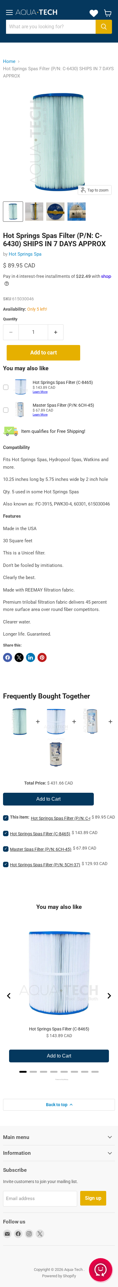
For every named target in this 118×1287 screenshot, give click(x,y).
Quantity (10, 319)
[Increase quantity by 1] (56, 332)
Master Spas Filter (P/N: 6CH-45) (40, 849)
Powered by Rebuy (59, 1079)
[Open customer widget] (101, 1271)
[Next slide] (109, 996)
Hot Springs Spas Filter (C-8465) (40, 833)
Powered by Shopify (59, 1276)
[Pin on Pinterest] (42, 657)
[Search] (104, 27)
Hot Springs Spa (25, 254)
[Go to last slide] (9, 996)
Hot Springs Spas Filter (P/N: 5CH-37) (45, 864)
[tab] (23, 1072)
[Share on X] (19, 657)
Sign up (93, 1198)
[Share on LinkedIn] (30, 657)
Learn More (40, 391)
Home (9, 61)
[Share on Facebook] (7, 657)
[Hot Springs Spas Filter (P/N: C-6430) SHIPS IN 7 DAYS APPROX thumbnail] (13, 211)
